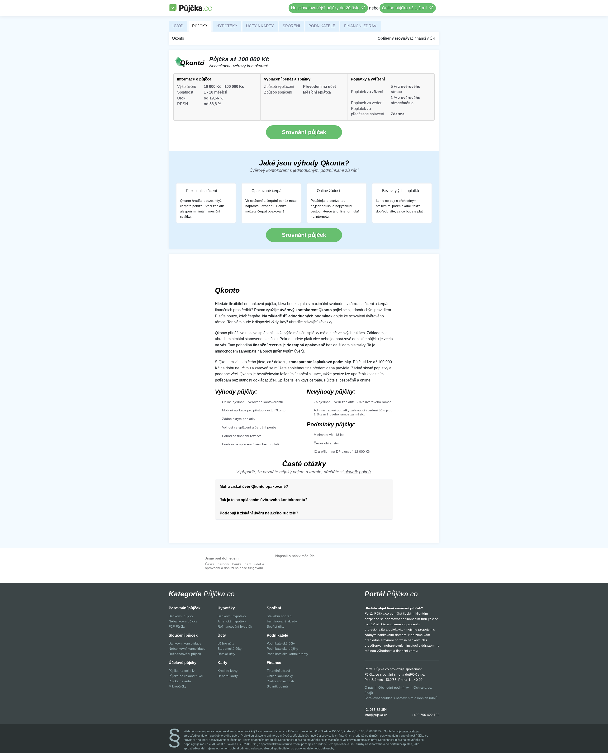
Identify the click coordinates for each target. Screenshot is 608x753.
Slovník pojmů (277, 686)
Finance (274, 663)
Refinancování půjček (185, 654)
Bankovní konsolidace (185, 643)
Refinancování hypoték (235, 626)
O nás (369, 687)
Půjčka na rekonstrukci (186, 676)
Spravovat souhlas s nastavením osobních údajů (401, 698)
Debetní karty (228, 676)
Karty (222, 663)
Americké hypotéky (232, 621)
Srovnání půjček (304, 132)
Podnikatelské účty (281, 643)
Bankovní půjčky (181, 616)
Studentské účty (230, 648)
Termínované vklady (282, 621)
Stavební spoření (279, 616)
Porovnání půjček (184, 608)
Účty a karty (260, 26)
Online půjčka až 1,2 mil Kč (407, 7)
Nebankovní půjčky (183, 621)
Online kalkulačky (280, 676)
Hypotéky (227, 26)
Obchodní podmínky (393, 687)
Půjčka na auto (180, 681)
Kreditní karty (228, 671)
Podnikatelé (322, 26)
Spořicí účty (275, 626)
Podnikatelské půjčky (282, 648)
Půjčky (200, 26)
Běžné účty (226, 643)
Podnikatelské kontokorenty (287, 654)
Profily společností (280, 681)
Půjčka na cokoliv (182, 671)
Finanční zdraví (360, 26)
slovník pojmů (358, 472)
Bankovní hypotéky (232, 616)
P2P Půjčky (177, 626)
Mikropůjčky (177, 686)
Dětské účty (226, 654)
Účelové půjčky (182, 663)
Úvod (178, 26)
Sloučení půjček (183, 635)
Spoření (291, 26)
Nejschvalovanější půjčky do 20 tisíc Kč (328, 7)
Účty (222, 635)
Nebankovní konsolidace (187, 648)
